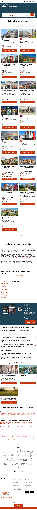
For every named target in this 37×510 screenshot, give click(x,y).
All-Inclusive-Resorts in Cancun (26, 413)
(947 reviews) (9, 199)
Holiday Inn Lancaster (8, 192)
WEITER (18, 505)
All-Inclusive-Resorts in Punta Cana (26, 414)
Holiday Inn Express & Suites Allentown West (28, 193)
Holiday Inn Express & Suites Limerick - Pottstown (9, 116)
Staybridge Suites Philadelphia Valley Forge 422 (10, 167)
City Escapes (2, 408)
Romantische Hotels (4, 410)
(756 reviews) (28, 147)
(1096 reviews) (9, 46)
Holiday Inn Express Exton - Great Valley (9, 218)
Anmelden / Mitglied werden (30, 1)
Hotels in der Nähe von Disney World (12, 418)
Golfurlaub (30, 410)
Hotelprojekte (27, 479)
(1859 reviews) (28, 173)
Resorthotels (21, 410)
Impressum (27, 488)
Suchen (32, 14)
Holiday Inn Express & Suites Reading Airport (9, 65)
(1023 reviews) (9, 72)
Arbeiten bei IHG (16, 477)
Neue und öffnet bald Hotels (18, 408)
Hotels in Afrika (25, 427)
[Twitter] (4, 478)
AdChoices (27, 486)
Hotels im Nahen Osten (18, 427)
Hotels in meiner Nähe (4, 422)
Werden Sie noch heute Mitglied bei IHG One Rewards (17, 258)
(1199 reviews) (9, 174)
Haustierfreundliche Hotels (27, 422)
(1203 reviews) (9, 97)
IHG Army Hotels (27, 483)
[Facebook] (2, 478)
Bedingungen (19, 500)
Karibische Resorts (8, 413)
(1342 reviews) (28, 199)
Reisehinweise (15, 483)
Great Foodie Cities (8, 408)
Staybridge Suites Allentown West (9, 142)
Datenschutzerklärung (27, 501)
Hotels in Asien (9, 426)
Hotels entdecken (28, 477)
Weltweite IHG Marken (16, 479)
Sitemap (26, 489)
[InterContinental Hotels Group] (3, 1)
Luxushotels (11, 422)
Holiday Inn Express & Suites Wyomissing (9, 40)
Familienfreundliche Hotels (4, 417)
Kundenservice (15, 482)
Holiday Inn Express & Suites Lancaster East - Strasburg (28, 167)
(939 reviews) (9, 148)
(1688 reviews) (28, 72)
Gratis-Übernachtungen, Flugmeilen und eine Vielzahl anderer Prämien (23, 257)
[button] (35, 1)
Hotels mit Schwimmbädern (29, 408)
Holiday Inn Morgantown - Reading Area (27, 65)
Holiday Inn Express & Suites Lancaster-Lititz (28, 91)
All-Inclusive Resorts (16, 413)
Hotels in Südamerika (9, 427)
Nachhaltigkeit (15, 485)
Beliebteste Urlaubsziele (18, 422)
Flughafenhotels (15, 410)
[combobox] (6, 15)
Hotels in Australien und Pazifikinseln (19, 426)
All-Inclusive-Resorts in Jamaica (13, 414)
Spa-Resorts (26, 410)
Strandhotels (2, 413)
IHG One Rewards (26, 255)
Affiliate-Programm (16, 480)
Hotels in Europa (3, 426)
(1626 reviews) (28, 97)
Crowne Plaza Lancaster (27, 115)
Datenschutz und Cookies (17, 489)
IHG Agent (26, 480)
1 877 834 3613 (13, 492)
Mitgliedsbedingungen (17, 486)
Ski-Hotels (10, 410)
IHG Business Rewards (28, 482)
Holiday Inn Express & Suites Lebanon (9, 91)
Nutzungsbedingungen (17, 488)
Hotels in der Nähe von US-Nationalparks (17, 417)
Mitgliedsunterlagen (28, 485)
